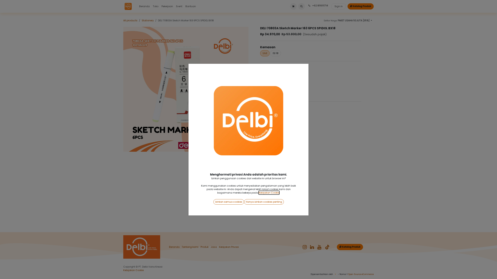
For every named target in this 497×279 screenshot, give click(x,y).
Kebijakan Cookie (269, 192)
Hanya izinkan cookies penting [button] (264, 201)
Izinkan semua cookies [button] (228, 201)
